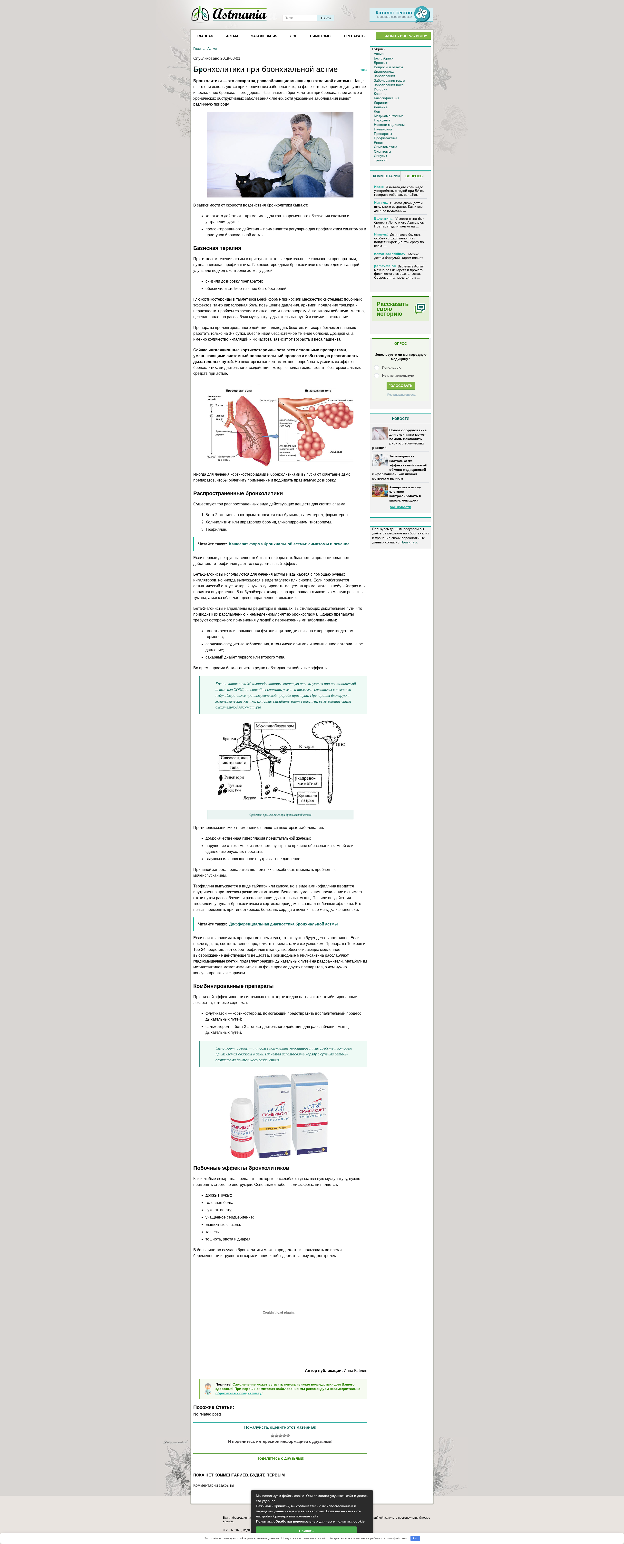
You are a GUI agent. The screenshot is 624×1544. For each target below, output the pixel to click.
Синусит (380, 156)
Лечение (381, 107)
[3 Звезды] (280, 1435)
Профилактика (385, 138)
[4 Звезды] (284, 1435)
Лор (293, 36)
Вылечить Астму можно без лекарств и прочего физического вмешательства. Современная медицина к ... (399, 271)
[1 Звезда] (272, 1435)
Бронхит (380, 63)
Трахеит (380, 160)
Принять (306, 1531)
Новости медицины (389, 125)
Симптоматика (385, 147)
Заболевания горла (389, 80)
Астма (232, 36)
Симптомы (321, 36)
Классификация (386, 98)
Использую (391, 367)
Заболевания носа (389, 85)
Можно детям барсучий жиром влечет (398, 256)
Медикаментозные (389, 116)
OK (415, 1538)
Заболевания (264, 36)
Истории (380, 89)
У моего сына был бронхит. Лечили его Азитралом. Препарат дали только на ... (400, 222)
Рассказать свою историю (393, 309)
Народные (382, 120)
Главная (205, 36)
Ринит (378, 142)
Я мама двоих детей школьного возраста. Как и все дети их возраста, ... (398, 206)
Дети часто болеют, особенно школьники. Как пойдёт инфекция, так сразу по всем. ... (399, 240)
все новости (400, 507)
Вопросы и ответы (388, 67)
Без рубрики (383, 58)
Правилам (408, 542)
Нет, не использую (398, 375)
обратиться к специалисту (238, 1393)
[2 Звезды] (276, 1435)
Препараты (355, 36)
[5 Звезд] (288, 1435)
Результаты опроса (401, 394)
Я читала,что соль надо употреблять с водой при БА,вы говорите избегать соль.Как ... (399, 191)
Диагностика (384, 71)
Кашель (380, 94)
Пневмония (383, 129)
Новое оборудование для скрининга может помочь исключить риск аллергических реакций (399, 439)
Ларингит (381, 103)
